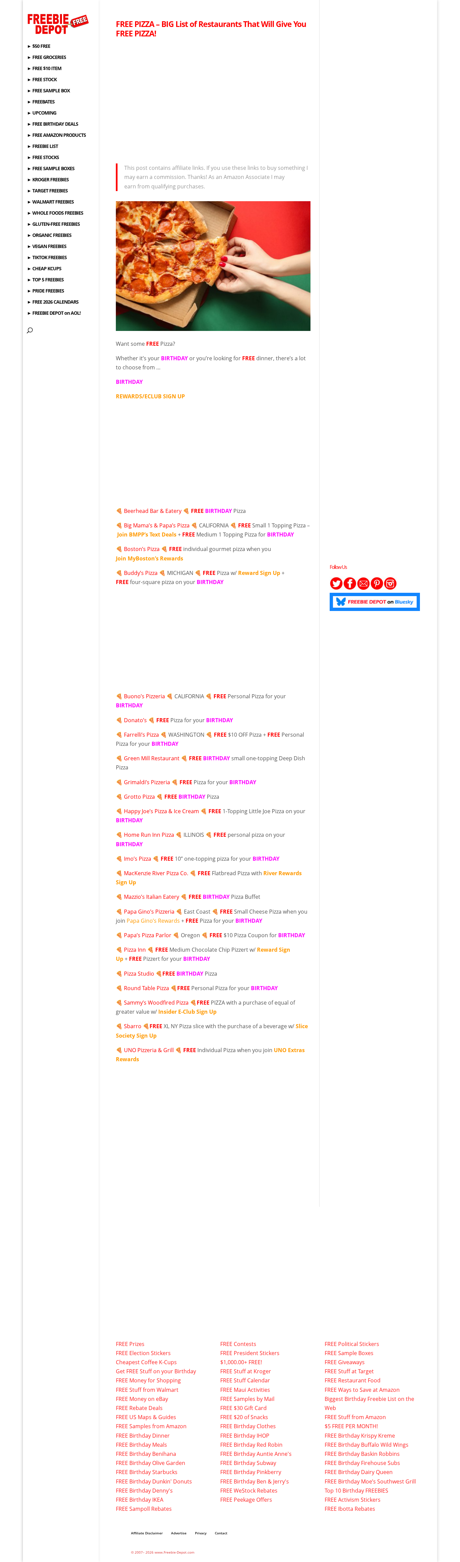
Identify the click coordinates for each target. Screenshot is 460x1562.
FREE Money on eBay (142, 1399)
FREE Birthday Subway (248, 1463)
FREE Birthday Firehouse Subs (362, 1463)
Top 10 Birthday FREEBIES (356, 1490)
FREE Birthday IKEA (139, 1499)
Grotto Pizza (139, 796)
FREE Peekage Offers (246, 1499)
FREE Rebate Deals (139, 1408)
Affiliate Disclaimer (147, 1533)
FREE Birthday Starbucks (146, 1472)
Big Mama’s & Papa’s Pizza (157, 525)
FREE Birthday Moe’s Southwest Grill (370, 1481)
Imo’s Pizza (137, 858)
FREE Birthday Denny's (144, 1490)
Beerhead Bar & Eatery (153, 511)
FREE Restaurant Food (353, 1380)
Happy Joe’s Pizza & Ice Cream (161, 811)
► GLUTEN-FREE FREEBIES (53, 224)
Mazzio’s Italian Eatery (151, 896)
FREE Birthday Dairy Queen (359, 1472)
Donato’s (135, 720)
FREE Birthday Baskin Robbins (362, 1454)
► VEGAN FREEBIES (46, 246)
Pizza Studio (139, 973)
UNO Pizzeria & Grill (149, 1050)
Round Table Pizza (146, 988)
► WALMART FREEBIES (50, 202)
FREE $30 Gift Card (243, 1408)
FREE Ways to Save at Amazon (362, 1389)
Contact (221, 1533)
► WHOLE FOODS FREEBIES (55, 213)
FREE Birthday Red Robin (251, 1444)
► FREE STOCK (42, 80)
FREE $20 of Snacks (244, 1417)
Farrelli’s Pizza (141, 734)
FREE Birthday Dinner (143, 1435)
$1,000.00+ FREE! (241, 1362)
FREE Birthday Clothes (248, 1426)
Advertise (179, 1533)
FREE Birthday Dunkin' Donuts (154, 1481)
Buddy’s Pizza (141, 573)
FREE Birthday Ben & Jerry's (254, 1481)
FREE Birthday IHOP (244, 1435)
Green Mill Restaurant (151, 758)
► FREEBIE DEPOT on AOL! (53, 313)
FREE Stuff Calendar (245, 1380)
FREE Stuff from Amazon (355, 1417)
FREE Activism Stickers (353, 1499)
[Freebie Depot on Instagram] (390, 588)
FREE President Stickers (250, 1353)
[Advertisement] (213, 99)
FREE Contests (238, 1344)
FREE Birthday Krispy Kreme (360, 1435)
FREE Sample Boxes (349, 1353)
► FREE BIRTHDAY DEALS (52, 124)
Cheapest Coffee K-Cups (146, 1362)
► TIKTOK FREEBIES (47, 258)
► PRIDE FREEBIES (45, 291)
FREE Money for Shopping (148, 1380)
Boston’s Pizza (142, 549)
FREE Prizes (130, 1344)
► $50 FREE (38, 46)
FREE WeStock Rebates (248, 1490)
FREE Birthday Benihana (146, 1454)
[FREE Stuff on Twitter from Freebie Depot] (336, 588)
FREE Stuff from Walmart (147, 1389)
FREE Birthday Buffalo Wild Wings (366, 1444)
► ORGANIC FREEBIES (49, 235)
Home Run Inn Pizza (149, 834)
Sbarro (132, 1026)
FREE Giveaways (345, 1362)
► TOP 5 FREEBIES (45, 280)
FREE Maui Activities (245, 1389)
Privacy (200, 1533)
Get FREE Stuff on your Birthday (156, 1371)
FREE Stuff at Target (349, 1371)
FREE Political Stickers (352, 1344)
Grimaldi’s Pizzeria (147, 782)
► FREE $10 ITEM (44, 68)
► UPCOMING (41, 113)
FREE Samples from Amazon (151, 1426)
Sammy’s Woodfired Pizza (156, 1002)
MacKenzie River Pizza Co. (156, 873)
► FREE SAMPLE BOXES (50, 169)
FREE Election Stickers (143, 1353)
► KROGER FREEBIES (48, 180)
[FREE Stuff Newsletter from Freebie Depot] (363, 588)
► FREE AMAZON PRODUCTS (56, 135)
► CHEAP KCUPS (44, 269)
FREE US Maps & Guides (146, 1417)
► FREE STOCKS (43, 157)
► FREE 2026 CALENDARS (52, 302)
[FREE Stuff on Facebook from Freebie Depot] (350, 588)
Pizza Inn (135, 949)
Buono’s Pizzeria (144, 696)
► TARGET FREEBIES (47, 191)
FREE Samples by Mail (247, 1399)
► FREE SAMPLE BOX (48, 91)
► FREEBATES (41, 102)
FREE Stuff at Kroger (245, 1371)
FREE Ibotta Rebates (350, 1508)
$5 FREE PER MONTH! (351, 1426)
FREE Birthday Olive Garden (150, 1463)
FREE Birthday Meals (141, 1444)
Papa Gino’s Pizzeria (149, 911)
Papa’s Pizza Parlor (147, 935)
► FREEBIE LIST (42, 146)
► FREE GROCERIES (46, 57)
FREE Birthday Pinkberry (250, 1472)
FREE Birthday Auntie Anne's (256, 1454)
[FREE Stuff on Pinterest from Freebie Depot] (377, 588)
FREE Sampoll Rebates (144, 1508)
